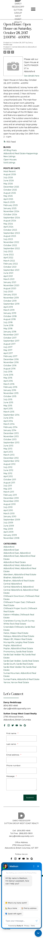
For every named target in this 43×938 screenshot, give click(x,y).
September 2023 (11, 233)
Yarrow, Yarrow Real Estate (16, 682)
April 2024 (8, 227)
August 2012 (9, 464)
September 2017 (11, 341)
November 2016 (11, 362)
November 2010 (11, 501)
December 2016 (11, 359)
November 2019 (11, 298)
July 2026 (8, 177)
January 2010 (9, 516)
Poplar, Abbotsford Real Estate (18, 648)
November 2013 (11, 436)
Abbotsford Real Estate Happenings (20, 153)
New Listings (9, 156)
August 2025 (9, 193)
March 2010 (9, 513)
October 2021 (9, 267)
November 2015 (11, 393)
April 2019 (8, 307)
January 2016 (9, 390)
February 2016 (10, 387)
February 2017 (10, 356)
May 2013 (7, 449)
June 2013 (8, 446)
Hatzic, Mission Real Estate (15, 633)
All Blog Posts (10, 150)
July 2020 (8, 291)
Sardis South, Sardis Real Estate (18, 664)
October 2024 (10, 214)
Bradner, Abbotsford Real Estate (18, 581)
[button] (4, 725)
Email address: (13, 755)
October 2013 (9, 439)
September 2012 (11, 461)
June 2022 (8, 254)
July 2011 (7, 486)
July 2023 (8, 239)
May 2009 (8, 529)
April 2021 (8, 276)
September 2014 (11, 415)
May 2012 (7, 473)
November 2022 (11, 242)
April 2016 (8, 381)
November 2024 (11, 211)
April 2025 (8, 199)
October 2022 (10, 245)
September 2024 (11, 217)
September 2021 (11, 270)
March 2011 (8, 492)
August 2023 (9, 236)
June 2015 (8, 402)
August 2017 (9, 344)
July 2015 (7, 399)
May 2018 (7, 328)
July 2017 (7, 347)
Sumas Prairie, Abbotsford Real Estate (21, 679)
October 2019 (9, 301)
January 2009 (10, 535)
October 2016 (9, 365)
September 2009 (11, 519)
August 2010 (9, 504)
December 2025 (11, 187)
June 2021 (8, 273)
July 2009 (8, 522)
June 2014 (8, 418)
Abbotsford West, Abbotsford (17, 565)
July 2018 (8, 322)
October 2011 (9, 479)
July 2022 (8, 251)
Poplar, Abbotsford (12, 645)
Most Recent (9, 171)
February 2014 (10, 427)
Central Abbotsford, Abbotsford (18, 587)
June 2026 (8, 180)
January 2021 (9, 282)
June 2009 (8, 526)
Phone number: (13, 765)
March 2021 (8, 279)
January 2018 (9, 332)
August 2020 (9, 288)
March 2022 (9, 261)
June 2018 (8, 325)
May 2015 (7, 405)
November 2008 (11, 538)
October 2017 (9, 338)
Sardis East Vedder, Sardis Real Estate (21, 661)
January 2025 (9, 208)
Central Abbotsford (12, 584)
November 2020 (11, 285)
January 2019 (9, 313)
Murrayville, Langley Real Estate (18, 642)
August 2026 (9, 174)
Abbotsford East (11, 550)
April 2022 (8, 257)
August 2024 (9, 221)
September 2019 (11, 304)
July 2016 (7, 372)
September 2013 (11, 442)
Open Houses (9, 159)
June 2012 (8, 470)
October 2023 (10, 230)
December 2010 (11, 498)
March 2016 (8, 384)
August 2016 (9, 368)
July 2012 (7, 467)
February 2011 (10, 495)
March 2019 (8, 310)
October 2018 (10, 316)
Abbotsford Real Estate (14, 562)
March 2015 (8, 412)
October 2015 (9, 396)
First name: (11, 733)
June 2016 (8, 375)
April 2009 (8, 532)
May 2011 (7, 489)
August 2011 (9, 483)
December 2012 (11, 458)
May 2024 (8, 224)
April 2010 (8, 510)
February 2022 (10, 264)
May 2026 (8, 184)
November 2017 (11, 335)
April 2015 (8, 408)
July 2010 (8, 507)
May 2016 (7, 378)
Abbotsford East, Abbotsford (17, 553)
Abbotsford (8, 547)
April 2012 (8, 476)
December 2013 (11, 433)
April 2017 (8, 353)
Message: (10, 776)
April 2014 (8, 421)
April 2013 (8, 452)
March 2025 (9, 202)
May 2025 (8, 196)
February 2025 (10, 205)
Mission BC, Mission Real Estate (17, 639)
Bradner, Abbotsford (13, 577)
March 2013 (8, 455)
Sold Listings (9, 162)
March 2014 (8, 424)
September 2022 (11, 248)
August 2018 (9, 319)
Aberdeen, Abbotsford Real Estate (19, 574)
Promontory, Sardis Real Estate (18, 651)
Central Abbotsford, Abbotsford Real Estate (19, 48)
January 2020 (10, 294)
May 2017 (7, 350)
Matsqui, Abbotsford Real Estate (18, 636)
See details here (31, 76)
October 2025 (10, 190)
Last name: (11, 744)
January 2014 (9, 430)
